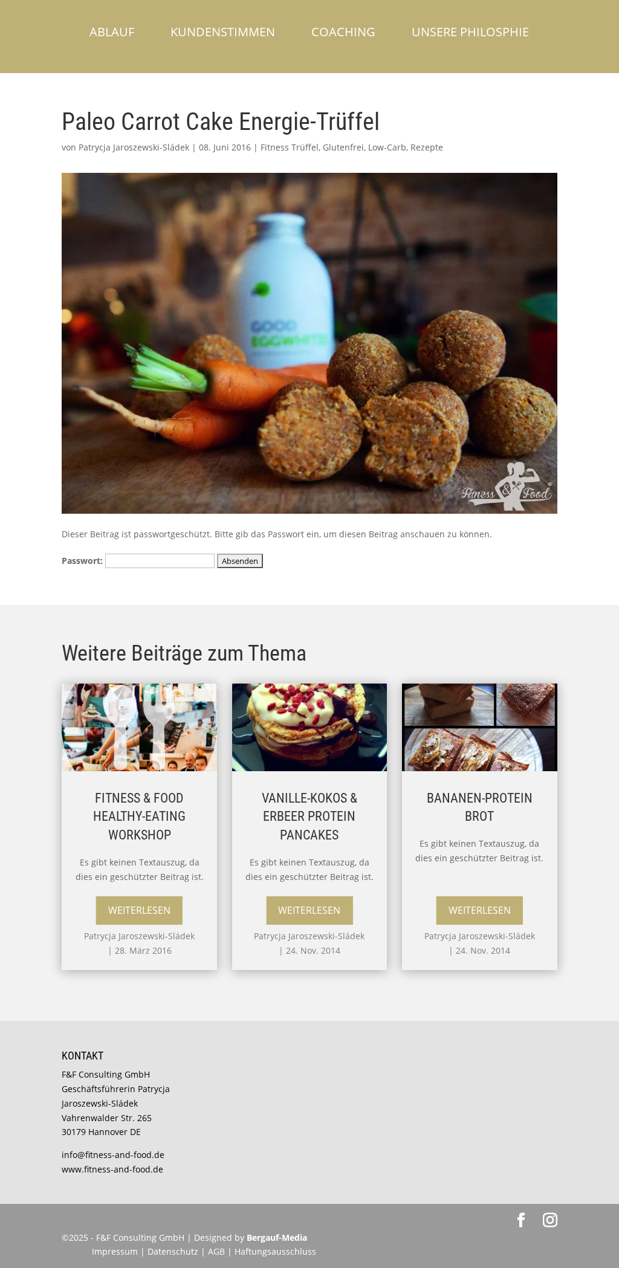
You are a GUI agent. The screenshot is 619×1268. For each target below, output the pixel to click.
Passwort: (83, 560)
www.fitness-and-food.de (112, 1169)
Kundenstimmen (222, 32)
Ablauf (111, 32)
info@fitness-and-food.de (113, 1154)
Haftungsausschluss (275, 1251)
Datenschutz (174, 1251)
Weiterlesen (139, 910)
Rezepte (426, 147)
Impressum (115, 1251)
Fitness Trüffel (290, 147)
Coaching (343, 32)
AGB (216, 1251)
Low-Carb (387, 147)
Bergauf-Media (277, 1237)
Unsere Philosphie (470, 32)
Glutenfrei (343, 147)
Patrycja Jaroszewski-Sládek (134, 147)
